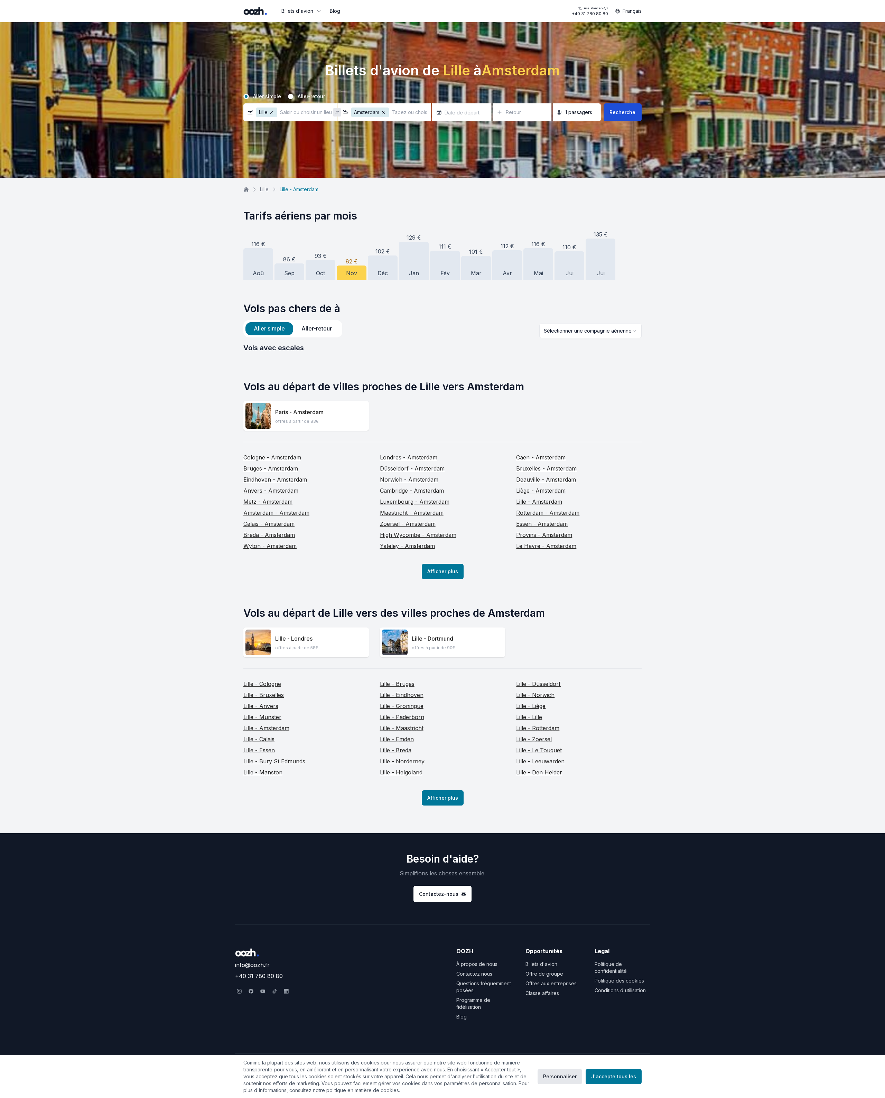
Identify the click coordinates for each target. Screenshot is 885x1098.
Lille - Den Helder (539, 772)
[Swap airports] (337, 112)
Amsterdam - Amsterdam (276, 512)
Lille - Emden (397, 739)
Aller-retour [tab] (316, 328)
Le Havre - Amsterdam (546, 545)
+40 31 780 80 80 (590, 11)
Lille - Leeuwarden (540, 761)
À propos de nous (476, 964)
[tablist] (292, 328)
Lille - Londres (294, 638)
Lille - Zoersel (534, 739)
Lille (264, 189)
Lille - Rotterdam (537, 728)
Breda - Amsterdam (269, 534)
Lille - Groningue (401, 705)
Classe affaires (542, 993)
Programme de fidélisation (473, 1003)
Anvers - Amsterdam (270, 490)
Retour (513, 112)
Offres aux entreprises (551, 983)
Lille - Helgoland (401, 772)
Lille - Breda (395, 750)
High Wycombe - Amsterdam (418, 534)
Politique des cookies (619, 981)
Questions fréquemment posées (483, 986)
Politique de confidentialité (611, 967)
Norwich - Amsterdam (409, 479)
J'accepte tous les (613, 1076)
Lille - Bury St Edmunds (274, 761)
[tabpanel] (442, 348)
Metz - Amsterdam (267, 501)
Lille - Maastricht (401, 728)
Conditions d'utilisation (620, 990)
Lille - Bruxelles (263, 694)
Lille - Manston (262, 772)
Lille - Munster (262, 717)
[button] (290, 112)
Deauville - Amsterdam (546, 479)
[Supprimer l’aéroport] (272, 112)
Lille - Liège (531, 705)
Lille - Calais (258, 739)
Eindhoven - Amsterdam (275, 479)
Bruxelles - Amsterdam (546, 468)
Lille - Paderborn (402, 717)
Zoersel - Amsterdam (408, 523)
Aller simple (267, 96)
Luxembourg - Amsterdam (414, 501)
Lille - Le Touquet (539, 750)
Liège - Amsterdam (541, 490)
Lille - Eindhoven (401, 694)
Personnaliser (560, 1076)
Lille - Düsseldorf (538, 683)
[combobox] (590, 331)
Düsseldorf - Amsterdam (412, 468)
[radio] (246, 96)
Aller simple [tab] (269, 328)
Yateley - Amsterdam (407, 545)
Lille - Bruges (397, 683)
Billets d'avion (297, 11)
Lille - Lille (529, 717)
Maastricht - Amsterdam (412, 512)
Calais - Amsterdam (269, 523)
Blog (335, 11)
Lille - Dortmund (432, 638)
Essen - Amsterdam (542, 523)
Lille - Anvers (260, 705)
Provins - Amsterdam (544, 534)
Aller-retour (311, 96)
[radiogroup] (442, 96)
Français (632, 11)
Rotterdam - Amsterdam (547, 512)
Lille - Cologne (262, 683)
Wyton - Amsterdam (270, 545)
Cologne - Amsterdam (272, 457)
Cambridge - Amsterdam (412, 490)
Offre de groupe (544, 974)
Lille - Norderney (402, 761)
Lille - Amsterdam (539, 501)
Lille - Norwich (535, 694)
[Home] (246, 189)
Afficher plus (442, 571)
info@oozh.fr (252, 964)
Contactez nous (474, 974)
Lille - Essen (259, 750)
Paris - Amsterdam (299, 412)
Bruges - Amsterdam (270, 468)
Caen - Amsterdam (541, 457)
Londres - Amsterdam (408, 457)
